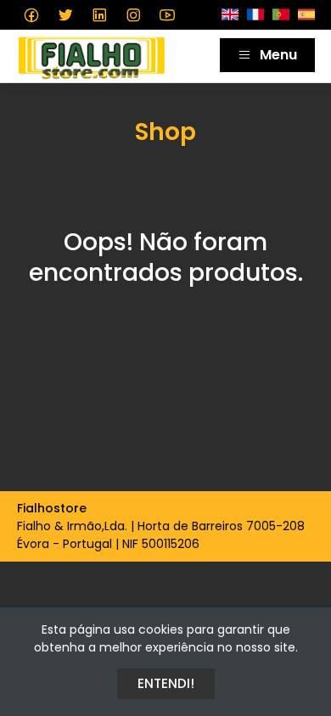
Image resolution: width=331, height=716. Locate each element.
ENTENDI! (165, 683)
